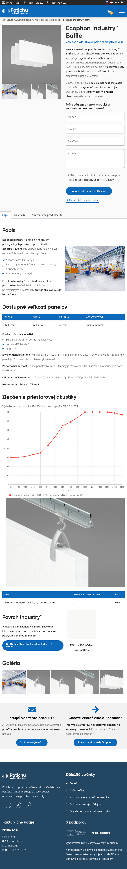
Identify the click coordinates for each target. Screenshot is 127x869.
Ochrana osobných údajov (85, 804)
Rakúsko (111, 2)
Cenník (74, 783)
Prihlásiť (120, 2)
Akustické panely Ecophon (96, 742)
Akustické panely (24, 19)
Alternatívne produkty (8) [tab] (47, 215)
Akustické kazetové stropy (48, 19)
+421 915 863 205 (35, 3)
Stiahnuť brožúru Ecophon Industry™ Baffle (29, 645)
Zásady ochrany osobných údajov (94, 179)
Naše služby (77, 790)
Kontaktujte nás (33, 742)
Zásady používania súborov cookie (90, 811)
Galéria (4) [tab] (20, 215)
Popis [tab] (5, 215)
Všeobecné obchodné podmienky (89, 797)
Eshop (10, 19)
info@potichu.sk (13, 3)
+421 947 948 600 (58, 3)
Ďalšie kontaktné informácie (82, 200)
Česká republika (107, 2)
